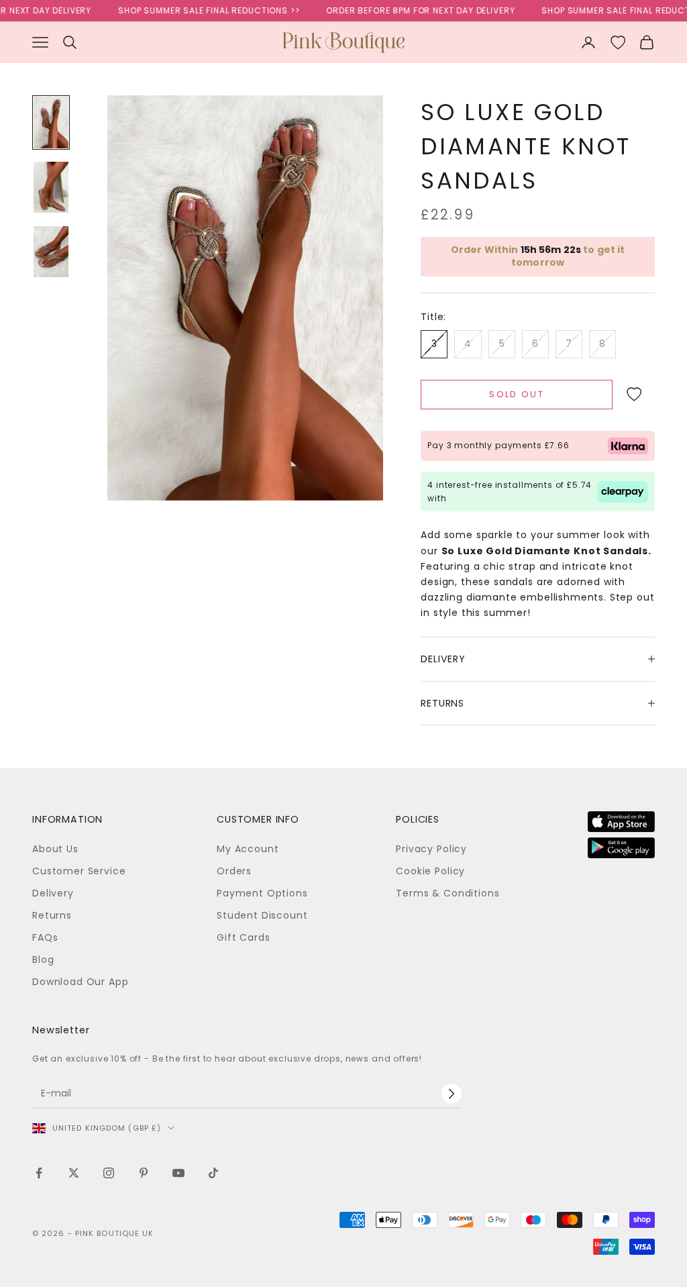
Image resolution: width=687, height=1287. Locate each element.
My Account (247, 849)
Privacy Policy (431, 849)
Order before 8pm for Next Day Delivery (407, 10)
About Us (55, 849)
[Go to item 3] (51, 251)
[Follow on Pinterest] (143, 1173)
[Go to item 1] (51, 122)
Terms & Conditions (447, 893)
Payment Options (262, 893)
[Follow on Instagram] (108, 1173)
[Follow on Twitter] (74, 1173)
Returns (52, 915)
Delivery (53, 893)
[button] (634, 394)
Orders (234, 871)
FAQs (45, 937)
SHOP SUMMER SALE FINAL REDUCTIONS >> (195, 10)
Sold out (516, 394)
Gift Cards (243, 937)
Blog (43, 959)
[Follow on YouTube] (178, 1173)
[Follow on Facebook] (39, 1173)
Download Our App (80, 981)
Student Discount (262, 915)
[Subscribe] (451, 1094)
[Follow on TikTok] (213, 1173)
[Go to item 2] (51, 187)
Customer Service (78, 871)
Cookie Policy (430, 871)
